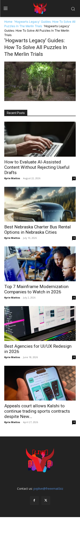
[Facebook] (34, 500)
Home (8, 21)
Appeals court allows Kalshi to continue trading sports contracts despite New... (37, 411)
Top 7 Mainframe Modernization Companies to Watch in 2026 (36, 289)
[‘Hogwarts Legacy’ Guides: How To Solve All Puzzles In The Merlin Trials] (40, 100)
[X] (46, 500)
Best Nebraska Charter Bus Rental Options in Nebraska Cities (37, 229)
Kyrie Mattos (12, 178)
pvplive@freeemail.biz (48, 489)
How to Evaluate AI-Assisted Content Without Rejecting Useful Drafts (37, 167)
